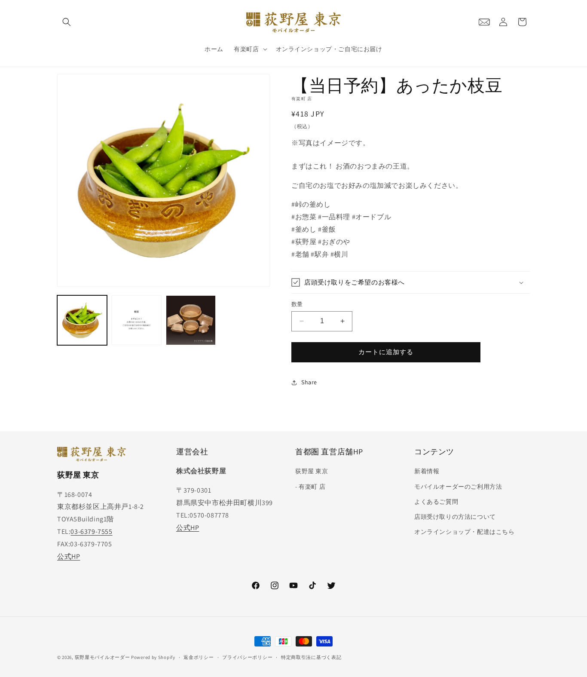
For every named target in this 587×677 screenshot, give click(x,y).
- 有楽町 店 (310, 486)
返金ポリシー (198, 657)
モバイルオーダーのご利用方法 (458, 486)
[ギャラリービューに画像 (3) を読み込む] (191, 320)
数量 (297, 304)
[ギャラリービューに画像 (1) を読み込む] (82, 320)
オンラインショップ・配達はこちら (464, 532)
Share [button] (309, 382)
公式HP (68, 556)
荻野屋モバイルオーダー (102, 657)
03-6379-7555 (91, 531)
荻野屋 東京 (311, 471)
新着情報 (426, 471)
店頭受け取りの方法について (455, 517)
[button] (66, 21)
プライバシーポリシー (247, 657)
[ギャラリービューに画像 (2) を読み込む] (136, 320)
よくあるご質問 (436, 501)
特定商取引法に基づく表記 (311, 657)
